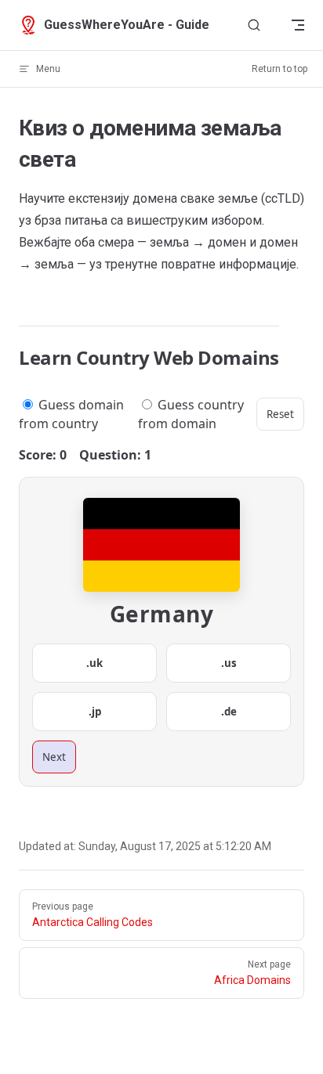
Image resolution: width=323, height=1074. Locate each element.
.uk (94, 663)
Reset (280, 414)
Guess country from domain (191, 414)
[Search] (254, 25)
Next (54, 757)
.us (229, 663)
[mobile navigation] (298, 25)
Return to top (279, 68)
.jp (95, 712)
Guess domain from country (71, 414)
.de (229, 712)
